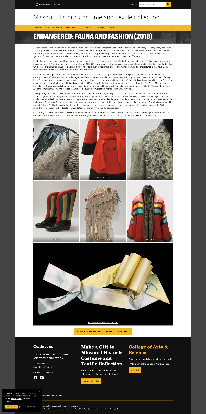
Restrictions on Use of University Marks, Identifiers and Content (55, 409)
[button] (27, 407)
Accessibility (105, 409)
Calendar (133, 4)
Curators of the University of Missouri (54, 406)
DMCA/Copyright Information (89, 409)
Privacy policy (115, 409)
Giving (101, 27)
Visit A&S (135, 370)
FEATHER (56, 177)
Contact (111, 27)
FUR (149, 177)
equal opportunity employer (52, 395)
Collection (89, 27)
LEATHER (56, 239)
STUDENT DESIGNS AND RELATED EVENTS (103, 323)
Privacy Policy (16, 399)
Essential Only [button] (11, 407)
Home (38, 27)
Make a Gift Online (91, 381)
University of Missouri (49, 5)
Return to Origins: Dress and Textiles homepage (103, 331)
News (47, 27)
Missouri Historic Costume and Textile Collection (96, 17)
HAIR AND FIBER (103, 177)
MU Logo (36, 4)
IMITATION (150, 239)
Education (57, 27)
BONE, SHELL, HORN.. (103, 239)
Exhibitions (72, 27)
